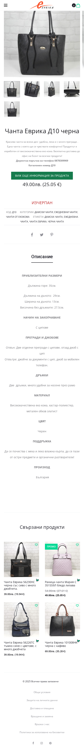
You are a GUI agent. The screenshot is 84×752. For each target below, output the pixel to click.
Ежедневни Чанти (65, 212)
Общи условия (42, 692)
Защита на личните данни (42, 700)
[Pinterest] (50, 743)
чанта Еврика (38, 221)
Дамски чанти (44, 212)
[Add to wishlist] (36, 545)
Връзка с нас (42, 724)
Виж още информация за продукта (42, 175)
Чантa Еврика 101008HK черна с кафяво (61, 644)
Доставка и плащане (42, 708)
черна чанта (56, 221)
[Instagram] (41, 743)
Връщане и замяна (42, 716)
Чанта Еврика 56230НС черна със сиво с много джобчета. (20, 585)
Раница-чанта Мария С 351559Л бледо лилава (60, 583)
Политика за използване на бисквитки (42, 732)
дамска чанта (54, 217)
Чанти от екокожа (17, 217)
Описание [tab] (42, 256)
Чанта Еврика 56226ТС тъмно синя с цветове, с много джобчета (20, 646)
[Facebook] (33, 743)
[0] (78, 5)
